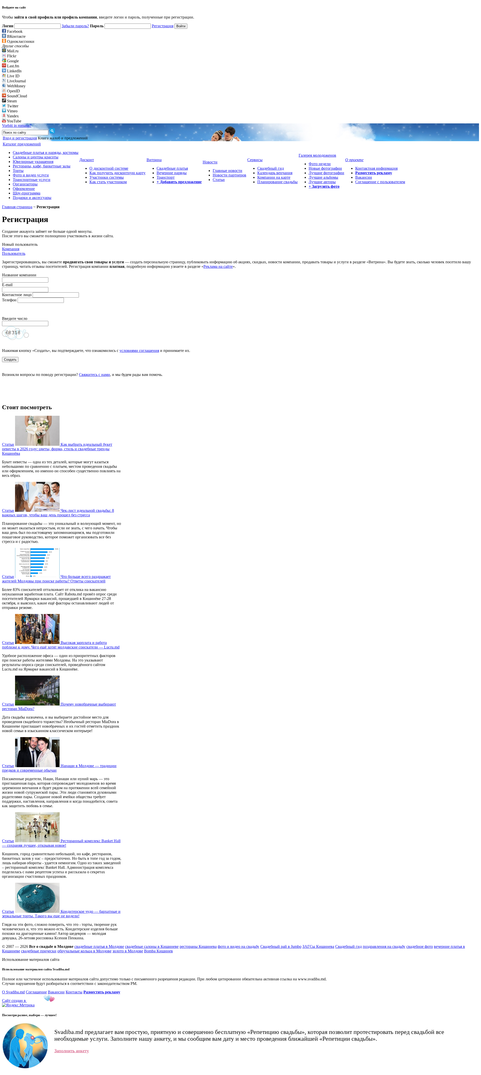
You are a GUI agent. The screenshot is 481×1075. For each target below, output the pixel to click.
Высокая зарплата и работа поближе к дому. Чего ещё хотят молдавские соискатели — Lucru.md (60, 644)
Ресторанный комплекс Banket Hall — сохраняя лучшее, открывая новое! (61, 843)
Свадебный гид (270, 168)
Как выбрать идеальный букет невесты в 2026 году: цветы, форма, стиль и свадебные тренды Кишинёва (57, 449)
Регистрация (162, 26)
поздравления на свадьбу (384, 946)
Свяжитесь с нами (94, 374)
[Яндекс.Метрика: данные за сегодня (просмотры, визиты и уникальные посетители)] (18, 1005)
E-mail (7, 285)
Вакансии (363, 177)
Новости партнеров (229, 175)
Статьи (219, 179)
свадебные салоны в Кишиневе (152, 946)
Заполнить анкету (71, 1050)
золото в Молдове (127, 951)
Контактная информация (376, 168)
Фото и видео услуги (31, 175)
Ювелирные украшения (33, 161)
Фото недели (320, 164)
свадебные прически (38, 951)
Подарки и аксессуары (32, 197)
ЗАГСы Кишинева (318, 946)
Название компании (19, 275)
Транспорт (166, 177)
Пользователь (13, 253)
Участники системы (106, 177)
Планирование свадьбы (277, 182)
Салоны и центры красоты (35, 157)
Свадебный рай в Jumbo (280, 946)
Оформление (24, 188)
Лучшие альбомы (323, 177)
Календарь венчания (274, 173)
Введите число (15, 318)
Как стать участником (108, 182)
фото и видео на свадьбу (238, 946)
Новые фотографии (325, 168)
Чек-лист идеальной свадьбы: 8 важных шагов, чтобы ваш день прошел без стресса (58, 512)
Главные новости (227, 170)
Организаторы (25, 184)
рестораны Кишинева (198, 946)
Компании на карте (273, 177)
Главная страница (17, 207)
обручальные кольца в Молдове (84, 951)
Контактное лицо (17, 295)
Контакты (74, 992)
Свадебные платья (172, 168)
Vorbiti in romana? (16, 125)
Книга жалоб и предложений (63, 138)
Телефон (9, 300)
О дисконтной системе (108, 168)
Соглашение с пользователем (380, 182)
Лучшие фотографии (326, 173)
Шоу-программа (26, 193)
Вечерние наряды (172, 173)
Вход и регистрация (20, 138)
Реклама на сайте (218, 266)
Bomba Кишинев (158, 951)
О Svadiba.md (13, 992)
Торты (18, 170)
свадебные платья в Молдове (99, 946)
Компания (10, 249)
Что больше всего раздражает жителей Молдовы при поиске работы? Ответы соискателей (56, 578)
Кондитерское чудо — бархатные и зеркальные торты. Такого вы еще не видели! (61, 913)
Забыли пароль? (75, 26)
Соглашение (36, 992)
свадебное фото (419, 946)
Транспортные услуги (31, 179)
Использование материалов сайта (30, 959)
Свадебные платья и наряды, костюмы (45, 152)
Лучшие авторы (322, 182)
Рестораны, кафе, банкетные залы (41, 166)
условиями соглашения (139, 350)
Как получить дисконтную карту (117, 173)
